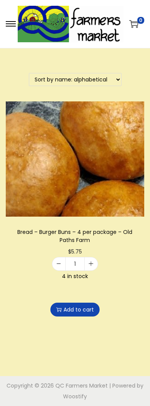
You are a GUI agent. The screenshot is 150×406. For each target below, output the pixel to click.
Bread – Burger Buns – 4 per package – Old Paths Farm (74, 236)
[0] (133, 23)
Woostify (75, 396)
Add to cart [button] (78, 309)
